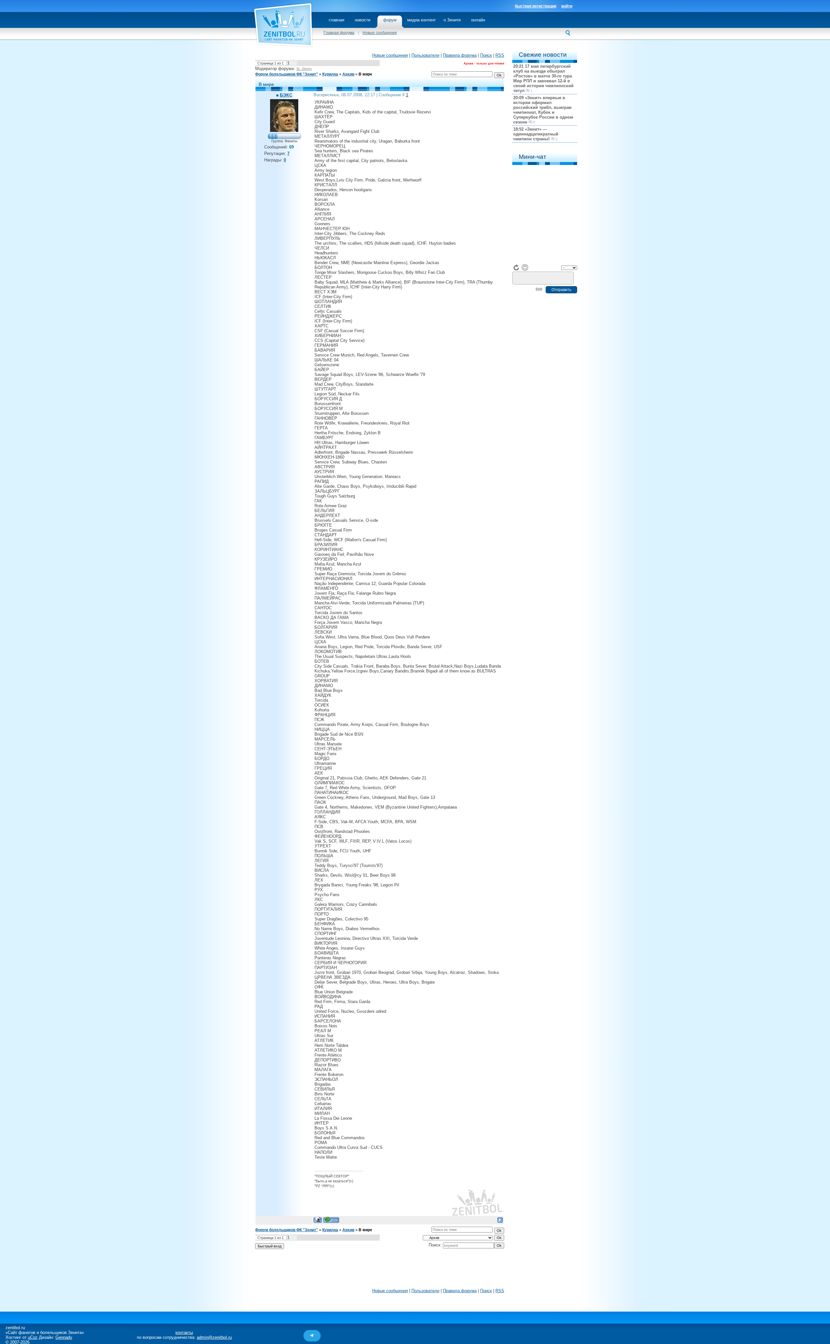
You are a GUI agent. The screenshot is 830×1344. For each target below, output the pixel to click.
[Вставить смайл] (525, 267)
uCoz (33, 1337)
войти (566, 6)
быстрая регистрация (535, 6)
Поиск (486, 55)
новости (362, 20)
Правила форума (460, 55)
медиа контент (421, 20)
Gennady (63, 1337)
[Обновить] (516, 267)
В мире (365, 74)
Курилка (330, 74)
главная (336, 20)
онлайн (478, 20)
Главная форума (339, 32)
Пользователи (425, 55)
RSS (499, 55)
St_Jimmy (304, 69)
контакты (184, 1332)
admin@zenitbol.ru (214, 1337)
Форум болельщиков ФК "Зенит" (286, 74)
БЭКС (286, 95)
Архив (348, 74)
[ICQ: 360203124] (331, 1220)
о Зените (452, 20)
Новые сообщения (379, 32)
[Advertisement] (380, 1270)
